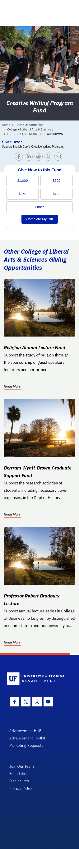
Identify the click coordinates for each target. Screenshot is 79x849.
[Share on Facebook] (20, 157)
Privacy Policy (21, 788)
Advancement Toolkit (27, 738)
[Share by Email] (59, 157)
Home (6, 125)
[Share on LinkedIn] (30, 157)
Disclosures (19, 780)
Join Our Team (21, 766)
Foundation (18, 773)
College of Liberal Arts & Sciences (30, 129)
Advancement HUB (25, 730)
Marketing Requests (26, 745)
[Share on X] (49, 157)
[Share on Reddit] (39, 157)
